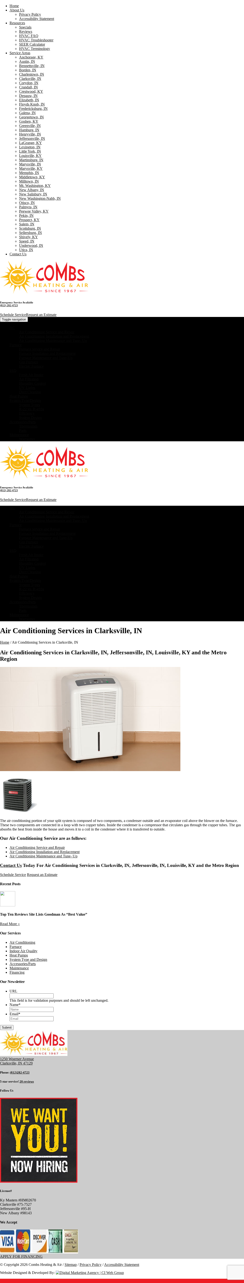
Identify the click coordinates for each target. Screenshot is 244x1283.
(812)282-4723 (20, 1072)
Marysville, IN (30, 164)
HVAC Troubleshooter (36, 40)
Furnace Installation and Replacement (47, 353)
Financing (17, 972)
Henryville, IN (30, 134)
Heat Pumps (19, 396)
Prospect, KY (29, 220)
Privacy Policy (30, 14)
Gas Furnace (28, 362)
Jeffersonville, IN (32, 138)
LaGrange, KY (30, 143)
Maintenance (19, 435)
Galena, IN (27, 113)
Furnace (16, 345)
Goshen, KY (28, 121)
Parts (22, 430)
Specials (25, 27)
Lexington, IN (30, 147)
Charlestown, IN (31, 74)
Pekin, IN (26, 216)
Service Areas (20, 53)
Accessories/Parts (23, 422)
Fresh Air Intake (31, 375)
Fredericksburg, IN (33, 109)
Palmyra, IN (28, 207)
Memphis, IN (29, 173)
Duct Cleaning (30, 392)
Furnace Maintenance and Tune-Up (45, 358)
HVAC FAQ (28, 36)
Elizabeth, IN (29, 100)
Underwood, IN (31, 245)
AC (12, 328)
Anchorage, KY (31, 57)
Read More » (10, 924)
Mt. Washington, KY (35, 186)
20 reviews (27, 1081)
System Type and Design (28, 959)
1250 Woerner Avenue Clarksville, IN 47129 (17, 1061)
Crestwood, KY (31, 91)
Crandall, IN (28, 87)
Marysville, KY (31, 168)
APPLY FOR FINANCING (21, 1256)
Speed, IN (26, 241)
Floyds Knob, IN (32, 104)
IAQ (13, 371)
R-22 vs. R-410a (31, 409)
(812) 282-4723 (9, 305)
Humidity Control (32, 383)
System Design (30, 418)
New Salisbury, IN (33, 194)
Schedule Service (13, 315)
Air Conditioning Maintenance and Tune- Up (53, 341)
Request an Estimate (41, 315)
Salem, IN (26, 224)
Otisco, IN (27, 203)
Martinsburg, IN (31, 160)
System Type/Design (25, 401)
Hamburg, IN (29, 130)
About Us (17, 10)
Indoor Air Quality (23, 951)
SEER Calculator (32, 44)
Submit (7, 1027)
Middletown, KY (32, 177)
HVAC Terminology (34, 49)
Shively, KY (28, 237)
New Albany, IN (31, 190)
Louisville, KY (30, 156)
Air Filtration (29, 379)
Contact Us (18, 254)
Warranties (27, 439)
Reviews (25, 31)
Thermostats (28, 426)
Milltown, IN (29, 181)
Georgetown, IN (31, 117)
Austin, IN (27, 61)
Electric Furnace (31, 366)
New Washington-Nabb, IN (40, 198)
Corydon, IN (28, 83)
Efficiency (27, 413)
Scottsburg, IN (30, 228)
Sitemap (71, 1265)
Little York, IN (30, 151)
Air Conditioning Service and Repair (46, 332)
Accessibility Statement (36, 19)
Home (14, 6)
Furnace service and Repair (39, 349)
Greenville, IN (30, 126)
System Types (29, 405)
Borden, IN (27, 70)
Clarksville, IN (30, 79)
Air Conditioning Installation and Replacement (54, 336)
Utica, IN (26, 250)
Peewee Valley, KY (34, 211)
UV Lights (27, 388)
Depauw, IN (28, 96)
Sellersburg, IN (30, 233)
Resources (17, 23)
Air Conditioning (22, 942)
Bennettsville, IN (32, 66)
